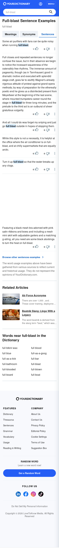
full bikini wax (9, 348)
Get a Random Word (29, 473)
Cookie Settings (39, 436)
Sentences (47, 34)
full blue (6, 353)
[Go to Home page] (16, 4)
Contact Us (36, 419)
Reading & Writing (12, 448)
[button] (40, 3)
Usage (6, 442)
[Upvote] (37, 49)
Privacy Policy (38, 425)
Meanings (11, 34)
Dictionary (8, 414)
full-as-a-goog (39, 353)
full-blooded (9, 369)
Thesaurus (8, 419)
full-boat (35, 374)
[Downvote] (48, 49)
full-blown (36, 369)
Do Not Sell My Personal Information (29, 506)
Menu (51, 3)
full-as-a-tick (9, 358)
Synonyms (28, 34)
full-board (7, 374)
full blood (36, 348)
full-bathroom (9, 364)
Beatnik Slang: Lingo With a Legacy (38, 313)
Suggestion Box (39, 448)
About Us (35, 414)
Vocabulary (8, 436)
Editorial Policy (38, 431)
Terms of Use (38, 442)
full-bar (35, 358)
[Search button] (51, 12)
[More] (55, 49)
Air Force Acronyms (34, 295)
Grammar (8, 431)
